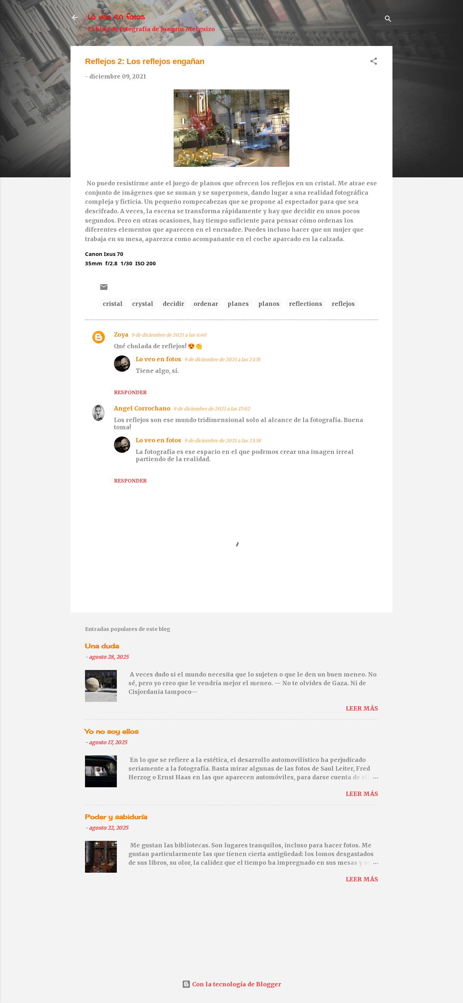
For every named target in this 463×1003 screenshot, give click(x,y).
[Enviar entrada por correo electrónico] (103, 289)
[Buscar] (388, 20)
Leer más (362, 708)
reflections (305, 303)
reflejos (343, 303)
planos (269, 303)
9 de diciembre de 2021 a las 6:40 (168, 335)
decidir (173, 303)
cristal (113, 303)
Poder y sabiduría (116, 817)
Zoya (121, 334)
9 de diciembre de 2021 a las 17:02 (211, 409)
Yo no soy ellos (112, 731)
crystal (142, 303)
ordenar (206, 303)
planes (238, 303)
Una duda (102, 646)
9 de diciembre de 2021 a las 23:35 (222, 360)
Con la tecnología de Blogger (236, 984)
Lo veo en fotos (116, 17)
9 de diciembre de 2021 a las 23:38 (222, 441)
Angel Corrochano (142, 408)
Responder (130, 392)
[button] (373, 62)
